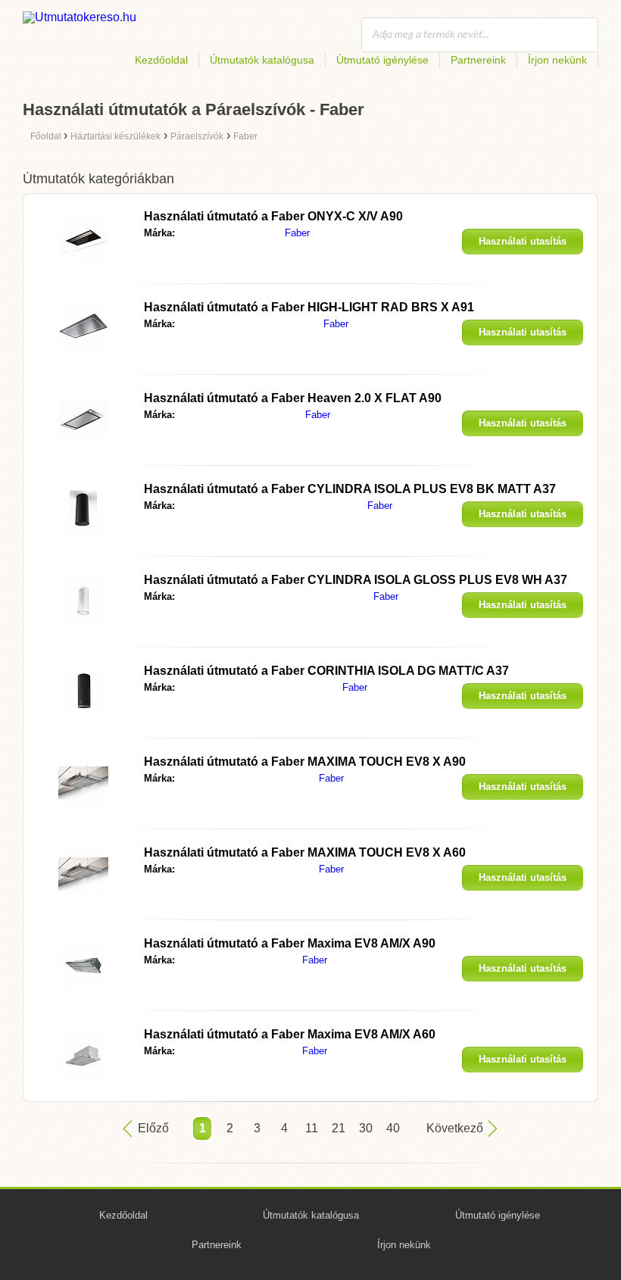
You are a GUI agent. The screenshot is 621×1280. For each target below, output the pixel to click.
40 (393, 1128)
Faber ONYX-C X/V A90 (273, 216)
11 (311, 1128)
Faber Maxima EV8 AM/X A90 (289, 943)
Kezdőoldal (161, 60)
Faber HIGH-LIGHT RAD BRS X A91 (309, 307)
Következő (454, 1128)
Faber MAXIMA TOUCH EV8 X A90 (305, 761)
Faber (297, 233)
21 (338, 1128)
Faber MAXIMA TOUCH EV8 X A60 (305, 852)
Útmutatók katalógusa (262, 60)
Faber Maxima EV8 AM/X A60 (289, 1034)
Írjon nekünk (557, 60)
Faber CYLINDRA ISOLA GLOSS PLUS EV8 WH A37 (355, 579)
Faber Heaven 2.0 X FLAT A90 (293, 398)
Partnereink (478, 60)
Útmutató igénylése (382, 60)
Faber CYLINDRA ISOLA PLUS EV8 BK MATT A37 (350, 488)
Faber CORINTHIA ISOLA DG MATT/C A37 (326, 670)
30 (366, 1128)
